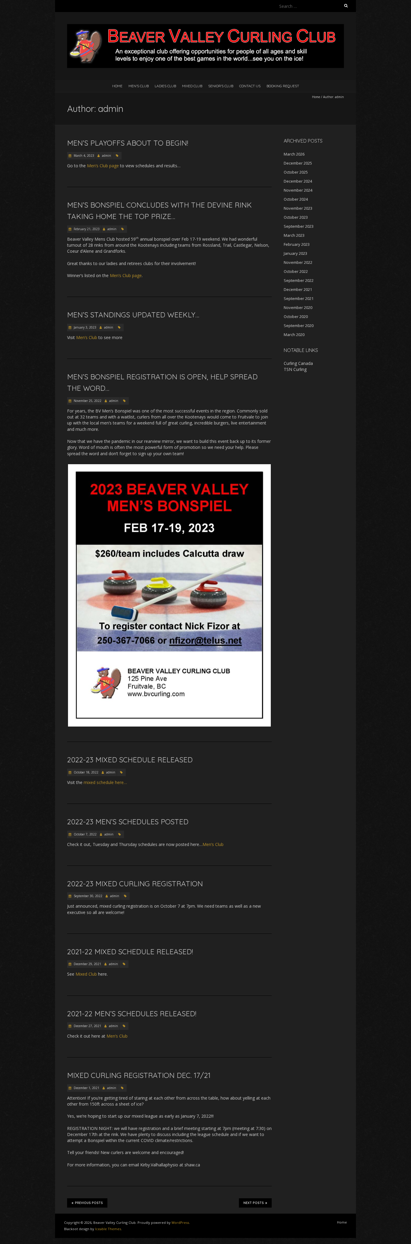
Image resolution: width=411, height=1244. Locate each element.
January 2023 (295, 253)
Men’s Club (138, 86)
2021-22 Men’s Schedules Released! (131, 1013)
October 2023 (296, 217)
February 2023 (297, 244)
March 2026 (294, 154)
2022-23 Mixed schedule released (130, 759)
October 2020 (296, 316)
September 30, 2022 (87, 896)
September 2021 (299, 298)
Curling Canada (298, 363)
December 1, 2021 (86, 1088)
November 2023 (298, 208)
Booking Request (283, 86)
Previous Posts (89, 1203)
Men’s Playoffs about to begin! (127, 142)
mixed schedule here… (105, 782)
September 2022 (299, 280)
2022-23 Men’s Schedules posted (127, 821)
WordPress (180, 1222)
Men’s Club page (103, 165)
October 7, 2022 (85, 834)
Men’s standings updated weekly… (133, 314)
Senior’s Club (220, 86)
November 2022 (298, 262)
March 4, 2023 (83, 155)
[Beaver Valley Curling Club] (205, 27)
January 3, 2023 (84, 327)
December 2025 (298, 163)
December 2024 (298, 181)
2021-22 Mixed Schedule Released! (130, 951)
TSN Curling (295, 369)
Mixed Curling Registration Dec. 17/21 (139, 1075)
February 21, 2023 (86, 229)
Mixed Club (192, 86)
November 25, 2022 (87, 401)
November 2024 (298, 190)
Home (117, 86)
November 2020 (298, 307)
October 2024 (296, 199)
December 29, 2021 (87, 964)
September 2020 (299, 325)
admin (106, 155)
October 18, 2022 (85, 772)
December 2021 (298, 289)
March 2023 (294, 235)
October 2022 (296, 271)
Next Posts (253, 1203)
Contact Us (250, 86)
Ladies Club (165, 86)
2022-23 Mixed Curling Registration (135, 883)
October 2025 (296, 172)
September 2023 (299, 226)
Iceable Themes (108, 1229)
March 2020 (294, 334)
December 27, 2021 (87, 1026)
